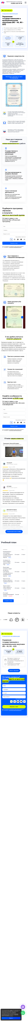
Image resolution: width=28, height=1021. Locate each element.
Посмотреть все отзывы (14, 531)
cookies (11, 1010)
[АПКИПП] (3, 2)
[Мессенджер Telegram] (21, 239)
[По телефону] (11, 239)
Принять (11, 1018)
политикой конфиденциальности (15, 247)
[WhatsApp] (14, 239)
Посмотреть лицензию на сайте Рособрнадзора (14, 77)
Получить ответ (14, 243)
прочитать (8, 39)
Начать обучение (14, 670)
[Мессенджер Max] (18, 239)
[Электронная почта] (24, 239)
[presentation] (6, 317)
